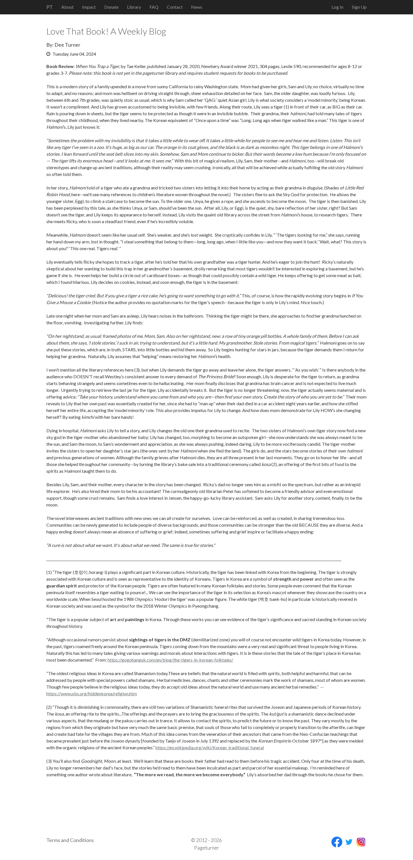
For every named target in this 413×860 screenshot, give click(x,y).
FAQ (153, 7)
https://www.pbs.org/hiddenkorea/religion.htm (91, 693)
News (196, 7)
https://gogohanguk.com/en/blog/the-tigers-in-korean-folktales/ (170, 659)
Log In (337, 7)
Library (134, 7)
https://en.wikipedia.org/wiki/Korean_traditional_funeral (209, 747)
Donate (111, 7)
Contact (175, 7)
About (67, 7)
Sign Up (359, 7)
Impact (89, 7)
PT (49, 7)
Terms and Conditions (70, 840)
